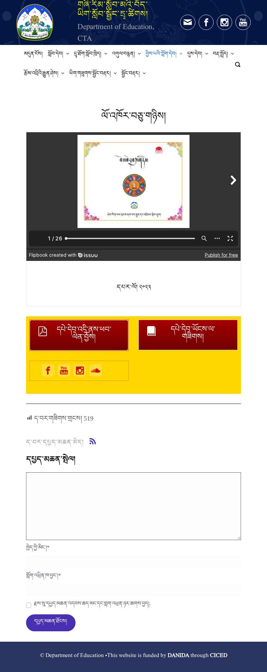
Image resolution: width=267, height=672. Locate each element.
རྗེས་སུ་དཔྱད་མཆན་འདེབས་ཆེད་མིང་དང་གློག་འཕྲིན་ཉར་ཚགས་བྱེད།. (92, 605)
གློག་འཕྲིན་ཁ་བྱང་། (43, 577)
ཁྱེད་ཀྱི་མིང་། (37, 549)
